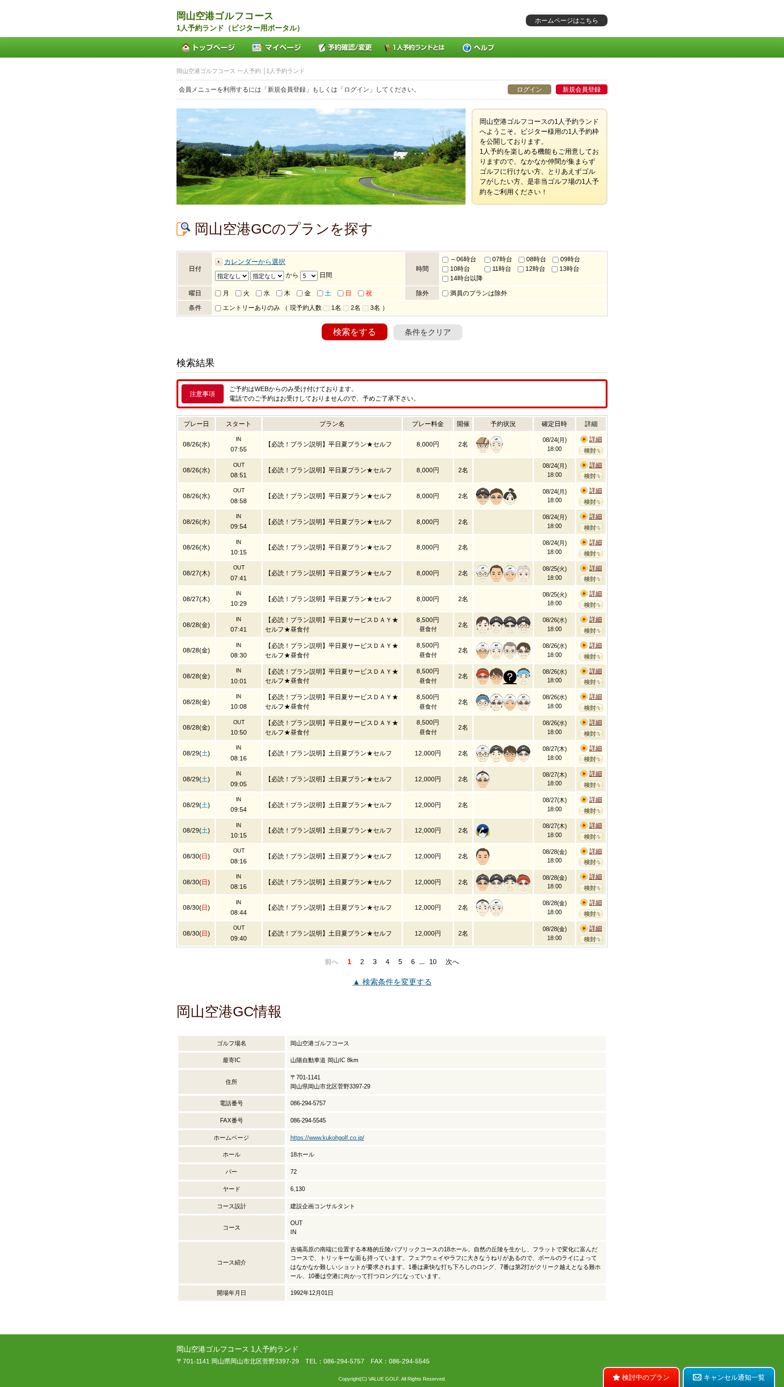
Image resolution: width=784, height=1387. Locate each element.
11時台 (500, 268)
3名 (374, 307)
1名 (335, 307)
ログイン (529, 89)
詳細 (595, 439)
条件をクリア (428, 332)
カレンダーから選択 (254, 261)
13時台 (568, 268)
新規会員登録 (582, 89)
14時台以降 (465, 278)
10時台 (459, 268)
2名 (355, 307)
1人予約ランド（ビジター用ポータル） (240, 28)
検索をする (354, 332)
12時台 (534, 268)
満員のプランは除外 (477, 293)
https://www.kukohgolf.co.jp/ (327, 1137)
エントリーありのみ (250, 307)
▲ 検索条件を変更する (392, 982)
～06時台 (462, 259)
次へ (452, 962)
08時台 (535, 259)
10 (432, 962)
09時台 (569, 259)
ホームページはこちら (566, 20)
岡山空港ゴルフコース (225, 15)
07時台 (501, 259)
